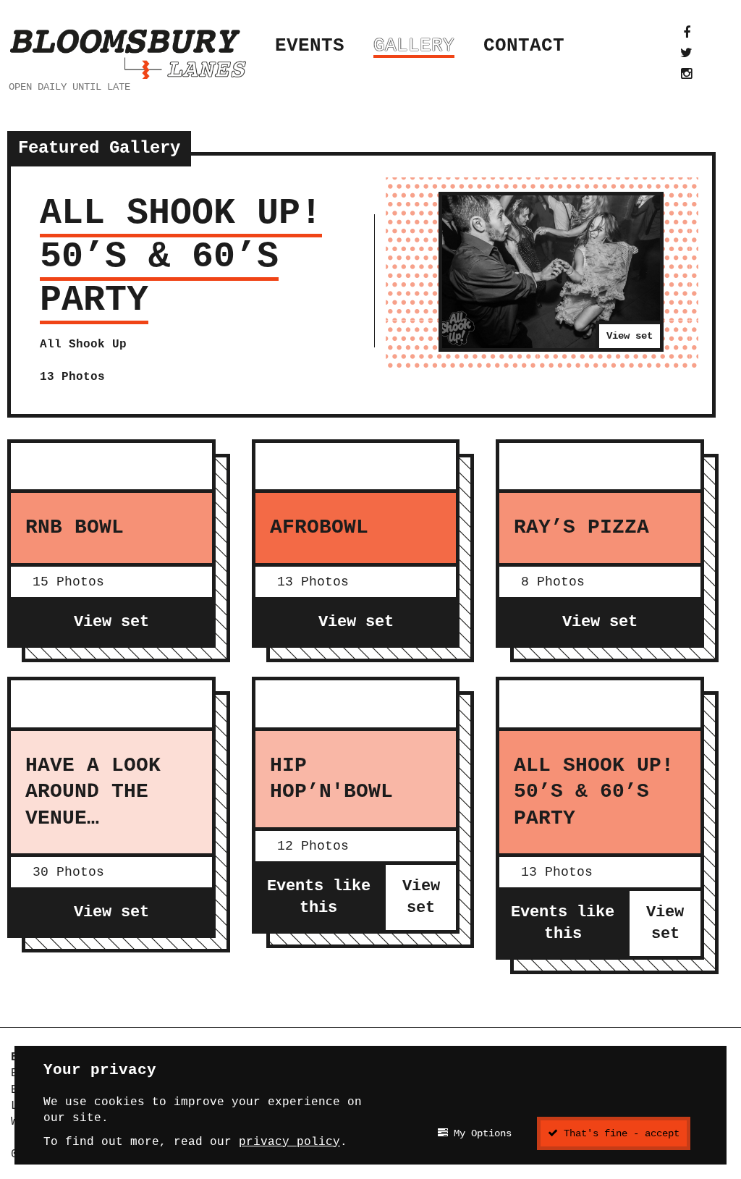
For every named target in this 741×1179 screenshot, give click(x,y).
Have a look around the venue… (93, 791)
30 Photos (68, 872)
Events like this (318, 897)
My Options (480, 1133)
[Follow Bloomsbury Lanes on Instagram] (686, 74)
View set (629, 336)
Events (309, 45)
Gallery (413, 45)
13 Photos (313, 582)
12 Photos (313, 846)
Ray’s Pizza (581, 527)
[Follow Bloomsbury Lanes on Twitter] (686, 53)
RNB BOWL (74, 527)
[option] (361, 285)
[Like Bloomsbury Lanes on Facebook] (686, 32)
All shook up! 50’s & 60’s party (181, 257)
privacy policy (289, 1142)
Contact (523, 45)
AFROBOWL (319, 527)
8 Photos (553, 582)
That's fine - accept (618, 1133)
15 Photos (68, 582)
